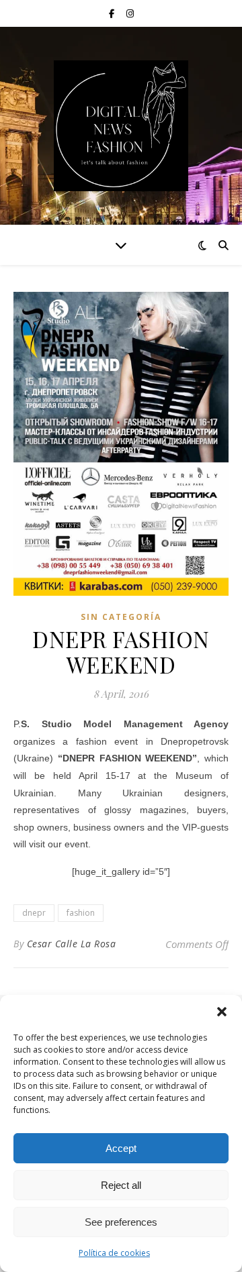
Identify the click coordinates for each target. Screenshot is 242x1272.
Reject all (121, 1185)
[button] (222, 1011)
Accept (121, 1148)
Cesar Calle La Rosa (71, 943)
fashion (81, 912)
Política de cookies (114, 1253)
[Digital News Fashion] (121, 125)
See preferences (121, 1222)
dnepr (34, 912)
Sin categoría (121, 617)
